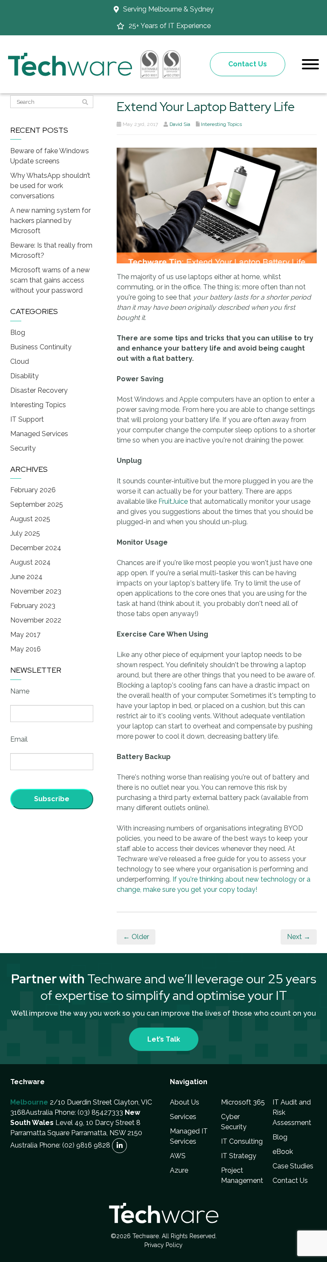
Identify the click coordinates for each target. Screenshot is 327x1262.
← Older (136, 937)
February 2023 (32, 606)
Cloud (19, 361)
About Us (184, 1102)
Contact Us (247, 64)
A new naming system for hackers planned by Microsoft (50, 220)
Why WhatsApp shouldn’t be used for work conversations (50, 185)
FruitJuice (173, 501)
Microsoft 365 (243, 1102)
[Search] (85, 102)
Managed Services (39, 434)
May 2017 (25, 635)
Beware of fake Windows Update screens (49, 156)
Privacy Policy (163, 1245)
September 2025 (36, 504)
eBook (282, 1152)
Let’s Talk (163, 1039)
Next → (298, 937)
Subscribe (51, 799)
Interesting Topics (221, 124)
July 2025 (25, 533)
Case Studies (292, 1166)
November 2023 (35, 591)
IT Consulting (242, 1141)
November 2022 (35, 620)
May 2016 (25, 649)
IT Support (27, 419)
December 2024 (35, 548)
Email (19, 739)
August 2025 (30, 519)
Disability (24, 376)
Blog (17, 332)
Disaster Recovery (39, 390)
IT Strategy (238, 1156)
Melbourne (29, 1102)
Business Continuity (41, 347)
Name (19, 691)
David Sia (179, 124)
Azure (179, 1170)
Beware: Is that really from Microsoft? (51, 250)
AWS (178, 1156)
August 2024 (30, 562)
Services (183, 1117)
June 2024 (26, 577)
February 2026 (33, 490)
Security (23, 448)
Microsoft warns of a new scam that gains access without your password (50, 280)
